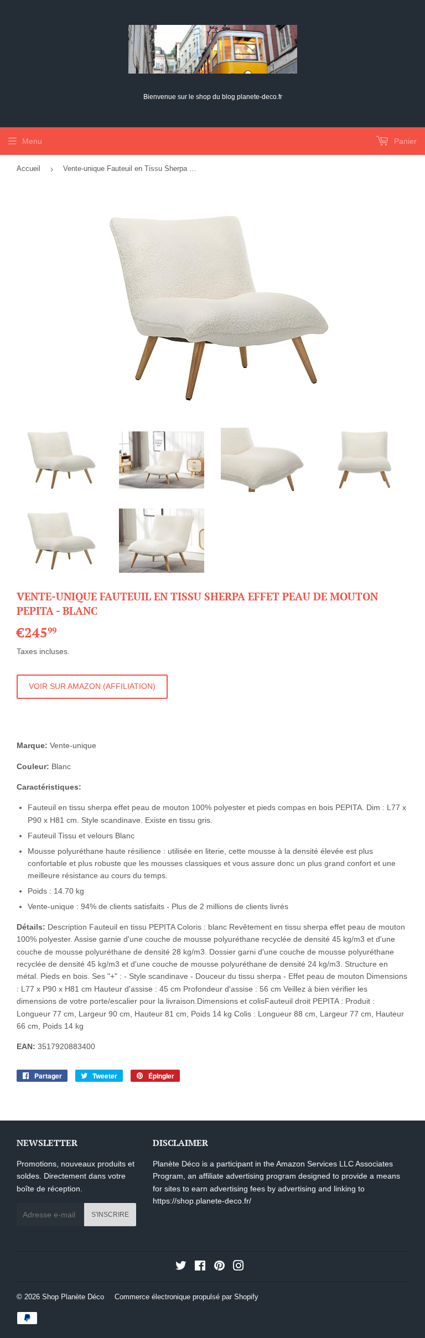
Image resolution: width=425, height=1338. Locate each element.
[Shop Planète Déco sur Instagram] (238, 1267)
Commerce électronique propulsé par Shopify (186, 1297)
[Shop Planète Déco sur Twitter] (180, 1267)
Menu (32, 141)
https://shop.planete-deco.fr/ (202, 1200)
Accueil (28, 168)
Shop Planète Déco (73, 1297)
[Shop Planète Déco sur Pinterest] (219, 1267)
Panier (404, 141)
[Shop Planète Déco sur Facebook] (200, 1267)
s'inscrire (110, 1214)
